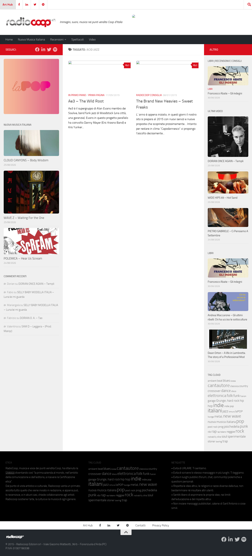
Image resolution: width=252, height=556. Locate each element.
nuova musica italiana (222, 422)
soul (224, 436)
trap (225, 441)
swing (219, 441)
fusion (243, 396)
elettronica (217, 395)
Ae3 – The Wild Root (86, 101)
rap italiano (221, 432)
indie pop (229, 406)
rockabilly (212, 437)
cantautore (219, 385)
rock (240, 431)
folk (230, 395)
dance (226, 390)
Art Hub (8, 4)
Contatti (140, 525)
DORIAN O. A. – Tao (31, 318)
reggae (231, 431)
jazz (225, 411)
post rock (213, 426)
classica (234, 386)
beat (219, 380)
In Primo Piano (77, 95)
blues (226, 381)
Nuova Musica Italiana (31, 39)
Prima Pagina (96, 95)
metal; (218, 416)
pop (240, 421)
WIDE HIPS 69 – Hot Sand (222, 197)
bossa (233, 381)
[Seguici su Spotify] (55, 49)
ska (219, 436)
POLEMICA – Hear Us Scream (23, 258)
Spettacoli (77, 39)
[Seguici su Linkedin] (43, 49)
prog (221, 426)
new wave (232, 416)
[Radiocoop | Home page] (31, 22)
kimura (231, 412)
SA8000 (10, 472)
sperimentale (237, 436)
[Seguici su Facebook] (37, 49)
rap (214, 431)
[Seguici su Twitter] (49, 49)
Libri (210, 89)
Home (9, 39)
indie (218, 405)
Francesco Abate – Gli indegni (225, 93)
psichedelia (231, 426)
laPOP (239, 411)
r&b (209, 431)
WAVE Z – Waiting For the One (24, 218)
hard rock (233, 400)
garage (212, 400)
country (243, 386)
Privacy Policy (160, 525)
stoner (211, 441)
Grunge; (221, 400)
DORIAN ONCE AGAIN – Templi (36, 283)
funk (236, 396)
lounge (211, 416)
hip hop (125, 479)
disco (233, 391)
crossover (214, 391)
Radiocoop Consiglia (149, 95)
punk (244, 426)
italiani (215, 410)
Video (92, 39)
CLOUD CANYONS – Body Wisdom (26, 160)
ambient (212, 380)
